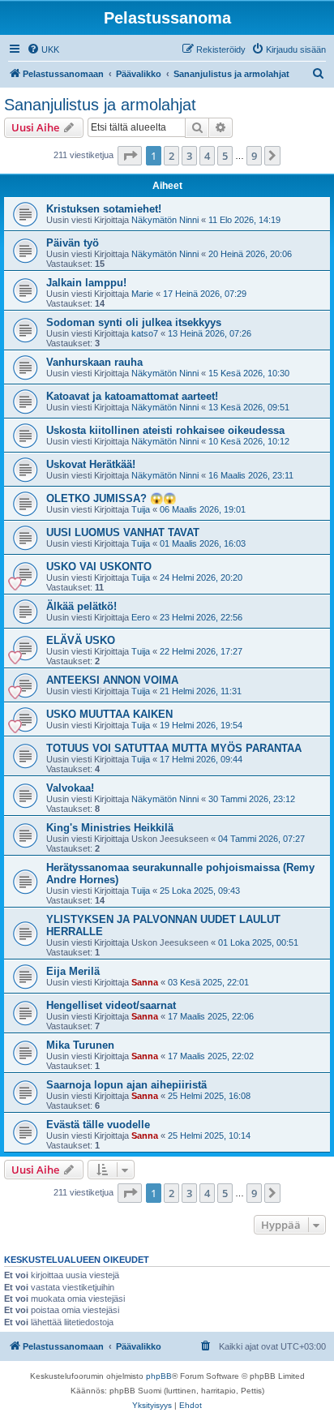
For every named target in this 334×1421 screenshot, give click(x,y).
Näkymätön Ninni (165, 220)
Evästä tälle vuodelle (98, 1124)
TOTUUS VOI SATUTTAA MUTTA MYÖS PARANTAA (174, 748)
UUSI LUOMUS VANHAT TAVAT (122, 532)
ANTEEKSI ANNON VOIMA (112, 680)
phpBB (159, 1376)
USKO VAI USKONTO (99, 566)
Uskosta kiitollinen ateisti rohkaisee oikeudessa (165, 430)
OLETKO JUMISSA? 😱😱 (111, 498)
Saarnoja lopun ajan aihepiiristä (126, 1085)
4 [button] (207, 155)
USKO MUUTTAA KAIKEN (109, 714)
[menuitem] (43, 49)
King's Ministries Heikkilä (109, 828)
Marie (142, 293)
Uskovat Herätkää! (90, 464)
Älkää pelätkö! (81, 606)
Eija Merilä (73, 971)
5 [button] (225, 155)
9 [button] (254, 155)
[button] (130, 155)
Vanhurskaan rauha (94, 362)
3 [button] (189, 155)
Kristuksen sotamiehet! (103, 209)
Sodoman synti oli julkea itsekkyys (133, 322)
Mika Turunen (80, 1045)
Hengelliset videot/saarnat (111, 1005)
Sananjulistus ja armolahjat (100, 105)
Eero (140, 617)
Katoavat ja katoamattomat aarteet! (132, 396)
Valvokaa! (70, 788)
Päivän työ (72, 243)
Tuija (140, 509)
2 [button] (171, 155)
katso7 (144, 333)
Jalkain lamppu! (86, 283)
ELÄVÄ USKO (80, 640)
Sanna (144, 982)
